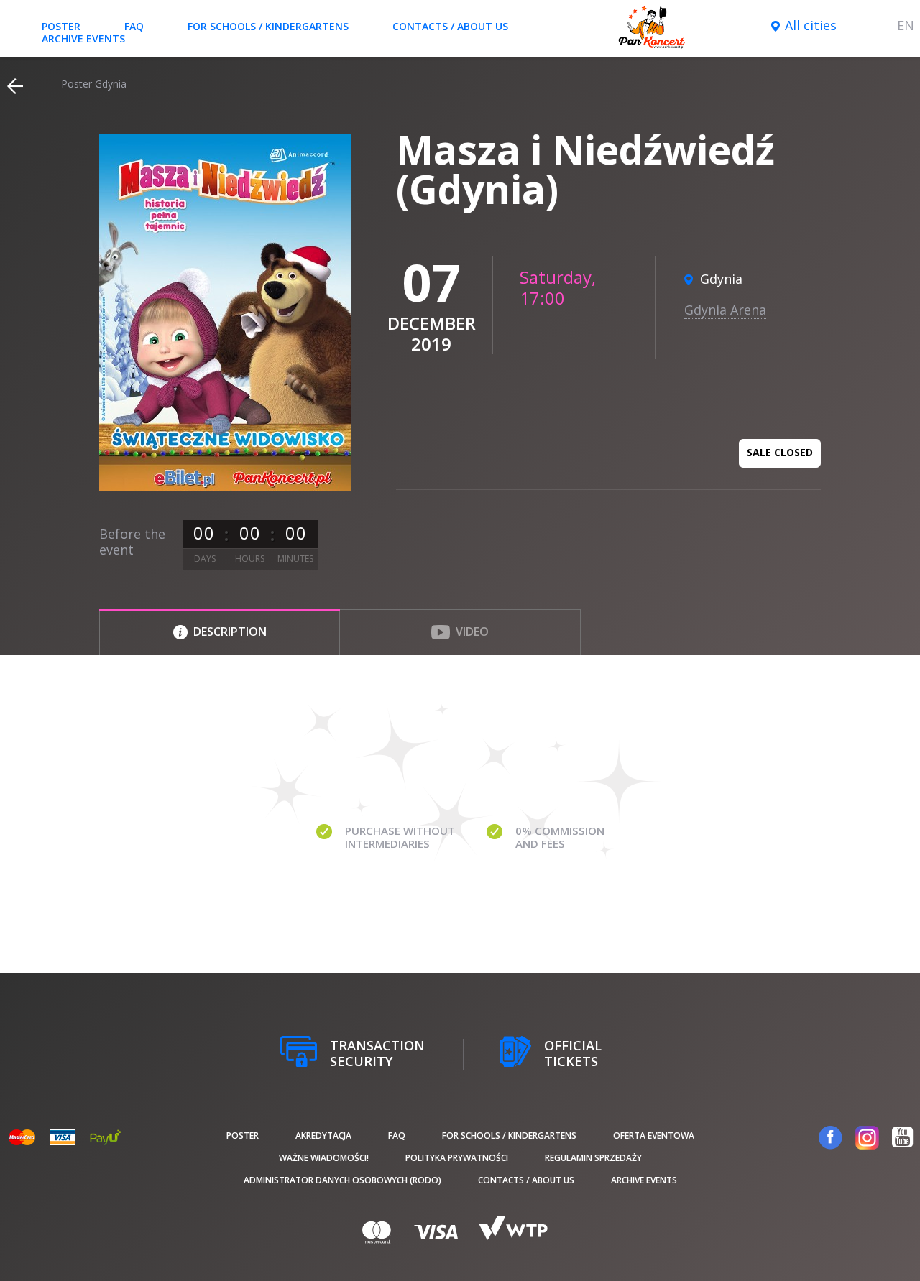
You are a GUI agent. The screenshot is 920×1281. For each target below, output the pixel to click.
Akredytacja (323, 1135)
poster (61, 26)
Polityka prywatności (456, 1158)
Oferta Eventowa (653, 1135)
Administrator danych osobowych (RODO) (342, 1180)
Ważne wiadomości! (324, 1158)
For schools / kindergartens (268, 26)
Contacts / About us (450, 26)
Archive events (83, 38)
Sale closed (780, 452)
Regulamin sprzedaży (593, 1158)
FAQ (134, 26)
